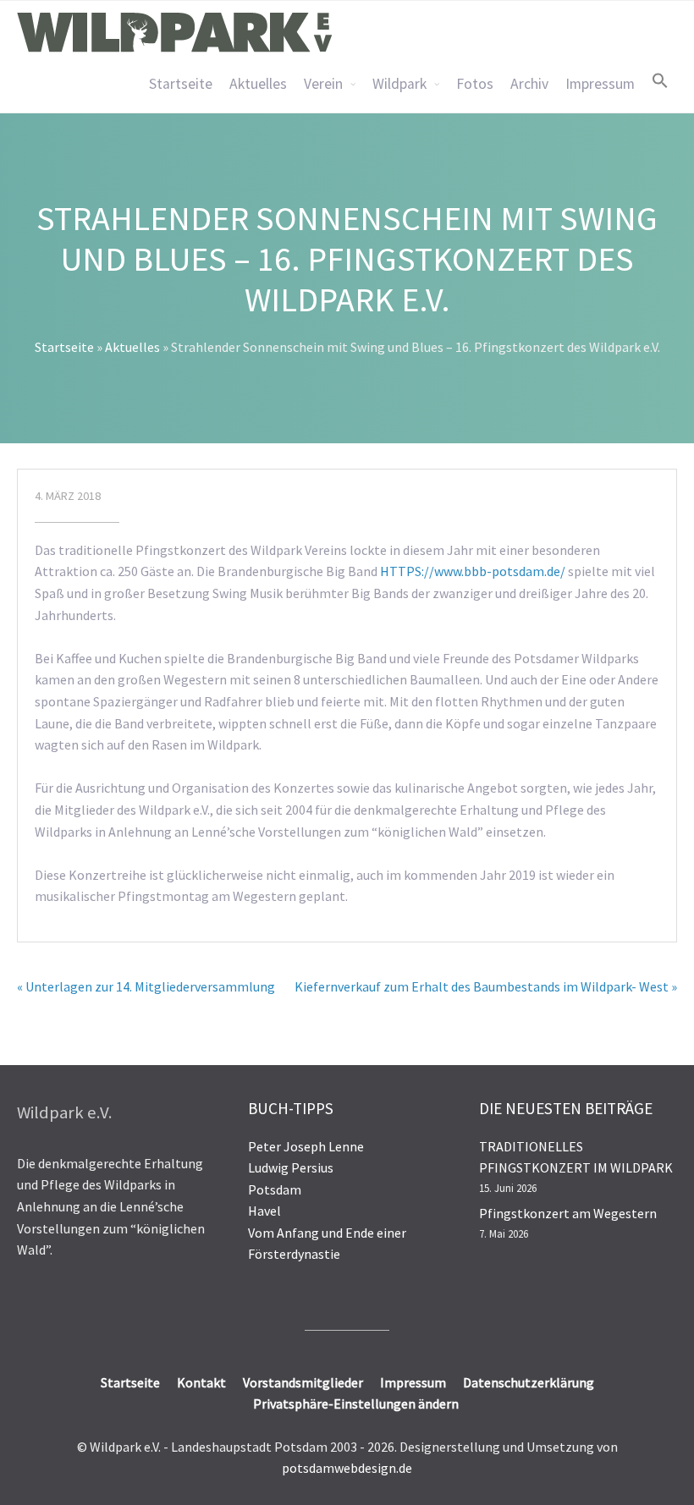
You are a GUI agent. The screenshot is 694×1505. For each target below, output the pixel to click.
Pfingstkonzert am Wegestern (568, 1213)
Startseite (180, 83)
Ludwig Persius (290, 1167)
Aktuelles (258, 83)
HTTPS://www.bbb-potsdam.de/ (472, 571)
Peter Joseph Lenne (306, 1146)
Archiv (529, 83)
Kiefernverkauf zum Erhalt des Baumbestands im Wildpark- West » (486, 986)
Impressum (600, 83)
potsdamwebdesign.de (347, 1467)
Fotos (474, 83)
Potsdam (274, 1189)
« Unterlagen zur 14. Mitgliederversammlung (146, 986)
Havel (264, 1210)
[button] (660, 80)
